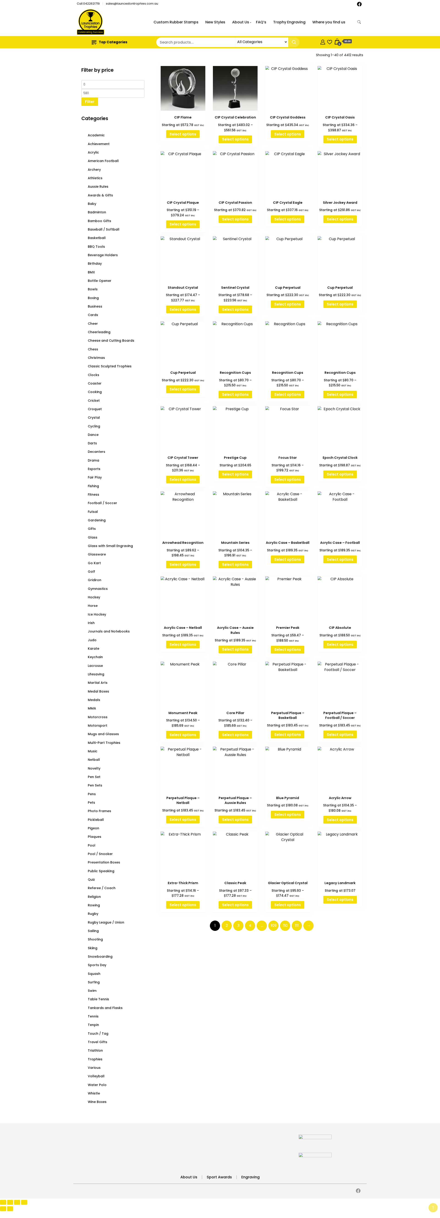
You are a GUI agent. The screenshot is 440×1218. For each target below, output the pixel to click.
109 (273, 925)
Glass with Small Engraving (110, 546)
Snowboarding (100, 956)
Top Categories (113, 42)
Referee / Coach (102, 888)
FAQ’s (261, 22)
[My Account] (322, 41)
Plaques (94, 836)
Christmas (96, 357)
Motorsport (97, 725)
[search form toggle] (359, 22)
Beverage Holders (103, 255)
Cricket (94, 400)
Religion (94, 896)
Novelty (94, 768)
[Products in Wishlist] (329, 41)
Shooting (95, 939)
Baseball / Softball (103, 229)
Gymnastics (98, 588)
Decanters (96, 451)
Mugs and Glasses (103, 734)
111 (297, 925)
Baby (92, 203)
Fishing (93, 486)
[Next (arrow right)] (10, 1208)
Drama (93, 460)
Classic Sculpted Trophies (110, 366)
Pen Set (94, 777)
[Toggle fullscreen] (10, 1202)
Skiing (92, 948)
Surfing (94, 982)
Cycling (94, 426)
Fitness (93, 494)
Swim (92, 990)
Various (94, 1067)
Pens (92, 794)
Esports (94, 469)
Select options (183, 134)
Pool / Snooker (100, 854)
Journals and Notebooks (109, 631)
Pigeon (93, 828)
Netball (94, 759)
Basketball (97, 238)
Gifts (92, 528)
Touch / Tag (98, 1033)
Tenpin (93, 1025)
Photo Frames (99, 811)
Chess (93, 349)
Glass (92, 537)
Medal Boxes (98, 691)
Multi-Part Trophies (104, 742)
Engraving (250, 1177)
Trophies (95, 1059)
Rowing (94, 905)
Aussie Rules (98, 186)
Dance (93, 434)
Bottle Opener (99, 280)
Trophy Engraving (289, 22)
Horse (93, 605)
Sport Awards (219, 1177)
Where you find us (328, 22)
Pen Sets (95, 785)
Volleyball (96, 1076)
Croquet (95, 409)
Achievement (99, 144)
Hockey (94, 597)
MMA (92, 708)
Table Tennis (98, 999)
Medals (94, 700)
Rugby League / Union (106, 922)
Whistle (94, 1093)
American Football (103, 161)
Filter (89, 101)
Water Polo (97, 1085)
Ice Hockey (97, 614)
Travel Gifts (97, 1042)
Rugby (93, 913)
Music (92, 751)
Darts (92, 443)
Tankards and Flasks (105, 1008)
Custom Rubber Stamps (176, 22)
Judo (92, 640)
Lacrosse (95, 665)
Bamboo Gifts (99, 221)
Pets (91, 802)
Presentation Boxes (104, 862)
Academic (96, 135)
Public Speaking (101, 871)
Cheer (93, 323)
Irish (91, 623)
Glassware (97, 554)
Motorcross (97, 717)
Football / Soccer (102, 503)
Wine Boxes (97, 1102)
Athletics (95, 178)
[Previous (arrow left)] (3, 1208)
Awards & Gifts (100, 195)
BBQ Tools (96, 246)
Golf (91, 571)
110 (285, 925)
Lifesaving (96, 674)
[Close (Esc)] (24, 1202)
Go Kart (94, 563)
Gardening (97, 520)
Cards (93, 315)
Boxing (93, 298)
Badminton (97, 212)
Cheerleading (99, 332)
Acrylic (93, 152)
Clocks (93, 375)
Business (95, 306)
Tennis (93, 1016)
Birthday (95, 263)
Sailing (93, 931)
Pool (91, 845)
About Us (240, 22)
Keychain (95, 657)
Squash (94, 973)
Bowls (93, 289)
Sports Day (97, 965)
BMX (91, 272)
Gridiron (94, 580)
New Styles (215, 22)
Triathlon (95, 1050)
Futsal (93, 511)
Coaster (95, 383)
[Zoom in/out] (3, 1202)
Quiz (91, 879)
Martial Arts (97, 682)
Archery (94, 169)
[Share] (17, 1202)
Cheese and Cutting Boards (111, 340)
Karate (93, 648)
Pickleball (96, 819)
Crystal (94, 417)
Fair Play (95, 477)
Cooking (95, 392)
